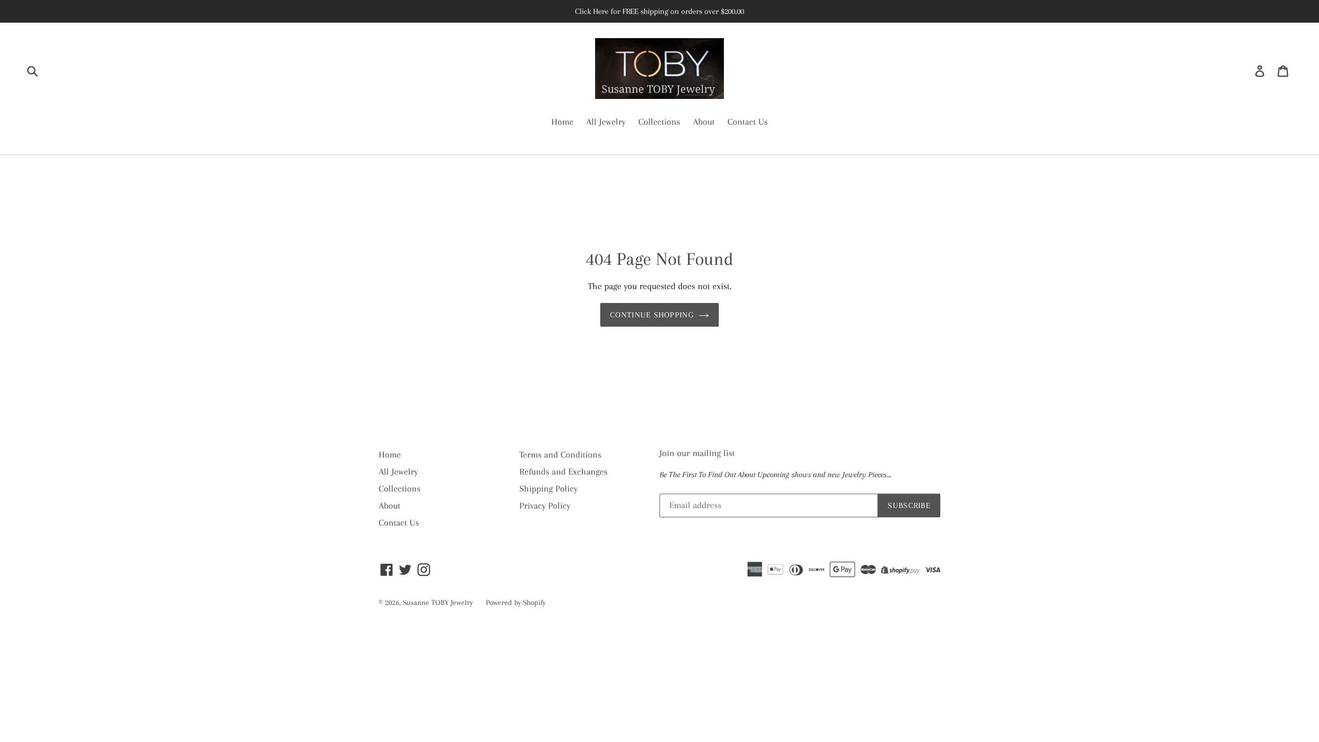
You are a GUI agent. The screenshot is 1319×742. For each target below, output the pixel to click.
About (704, 121)
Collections (659, 121)
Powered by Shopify (516, 602)
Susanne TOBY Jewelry (438, 602)
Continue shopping (652, 314)
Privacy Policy (544, 505)
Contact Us (748, 121)
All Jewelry (605, 121)
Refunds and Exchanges (563, 471)
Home (562, 121)
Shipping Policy (548, 488)
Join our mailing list (697, 453)
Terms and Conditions (560, 454)
